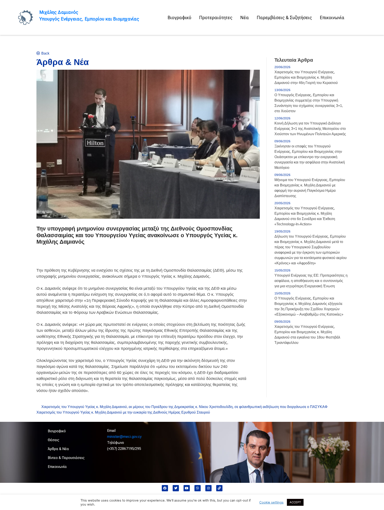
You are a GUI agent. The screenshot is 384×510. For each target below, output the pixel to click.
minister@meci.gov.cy (124, 437)
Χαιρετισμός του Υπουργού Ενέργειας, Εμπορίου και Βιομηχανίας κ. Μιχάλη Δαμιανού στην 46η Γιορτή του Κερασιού (306, 77)
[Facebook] (165, 488)
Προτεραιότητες (215, 17)
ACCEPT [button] (295, 502)
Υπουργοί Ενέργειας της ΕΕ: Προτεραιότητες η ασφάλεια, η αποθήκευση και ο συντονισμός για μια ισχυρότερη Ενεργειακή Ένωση (311, 280)
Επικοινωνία (332, 17)
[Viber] (197, 488)
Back (45, 53)
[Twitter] (176, 488)
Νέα (244, 17)
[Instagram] (208, 488)
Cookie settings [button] (271, 502)
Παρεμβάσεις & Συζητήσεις (284, 17)
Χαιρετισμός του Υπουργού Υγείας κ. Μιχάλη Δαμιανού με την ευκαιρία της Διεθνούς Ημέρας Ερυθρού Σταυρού (123, 412)
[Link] (219, 488)
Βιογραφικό (179, 17)
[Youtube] (187, 488)
